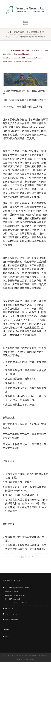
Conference (15, 557)
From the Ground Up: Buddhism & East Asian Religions (28, 655)
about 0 (7, 636)
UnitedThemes (29, 659)
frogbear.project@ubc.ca (13, 614)
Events (40, 557)
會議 (22, 557)
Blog (15, 37)
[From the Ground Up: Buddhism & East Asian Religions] (25, 10)
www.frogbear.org (34, 127)
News (27, 557)
